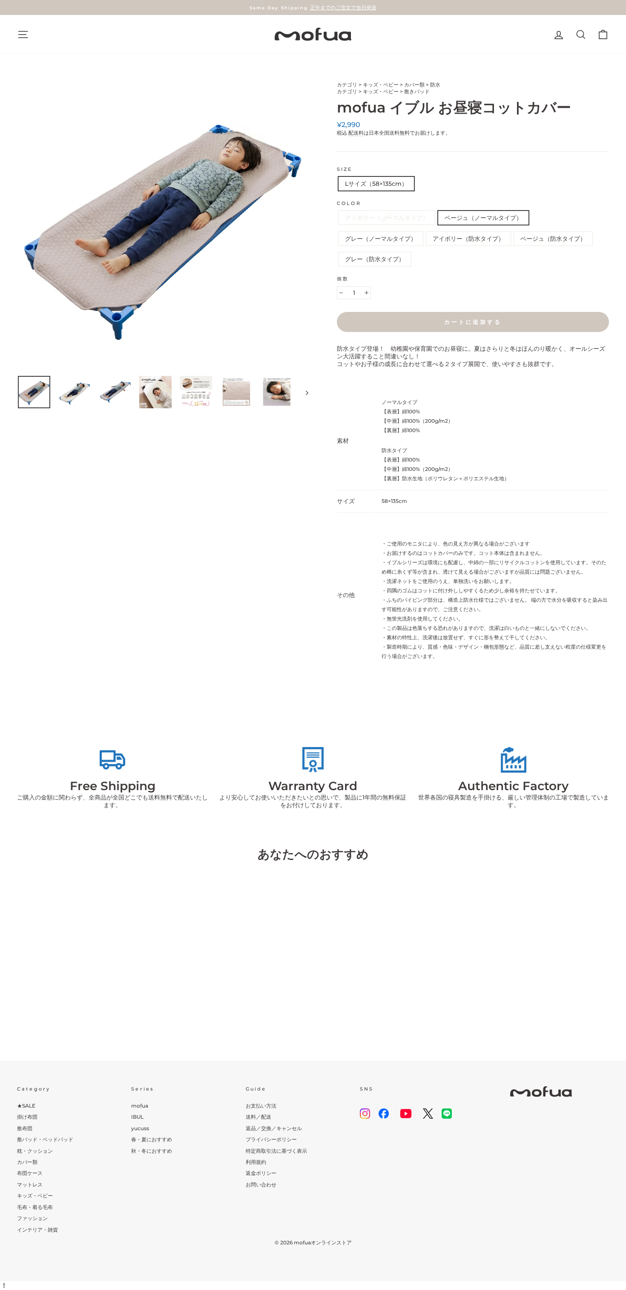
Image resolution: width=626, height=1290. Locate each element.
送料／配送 (258, 1117)
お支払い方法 (261, 1105)
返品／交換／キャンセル (274, 1128)
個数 (343, 279)
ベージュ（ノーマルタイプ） (483, 218)
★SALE (26, 1105)
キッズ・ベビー (381, 84)
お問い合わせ (261, 1184)
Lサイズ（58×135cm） (376, 184)
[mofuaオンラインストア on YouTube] (405, 1113)
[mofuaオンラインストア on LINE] (447, 1113)
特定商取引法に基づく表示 (276, 1151)
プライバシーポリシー (271, 1139)
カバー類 (414, 84)
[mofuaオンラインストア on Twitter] (428, 1113)
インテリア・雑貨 (37, 1230)
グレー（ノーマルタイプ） (380, 238)
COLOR (349, 203)
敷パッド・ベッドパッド (45, 1139)
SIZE (345, 169)
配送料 (356, 133)
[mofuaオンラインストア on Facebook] (384, 1113)
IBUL (137, 1117)
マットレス (30, 1184)
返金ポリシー (261, 1173)
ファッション (32, 1218)
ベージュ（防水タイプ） (553, 238)
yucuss (140, 1128)
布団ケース (30, 1173)
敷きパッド (417, 91)
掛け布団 (27, 1117)
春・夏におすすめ (151, 1139)
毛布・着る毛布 (35, 1207)
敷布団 (24, 1128)
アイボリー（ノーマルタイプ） (386, 218)
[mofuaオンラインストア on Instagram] (365, 1113)
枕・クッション (35, 1151)
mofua (139, 1105)
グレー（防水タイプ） (375, 259)
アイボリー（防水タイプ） (468, 238)
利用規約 (256, 1162)
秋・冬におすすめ (151, 1151)
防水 (435, 84)
